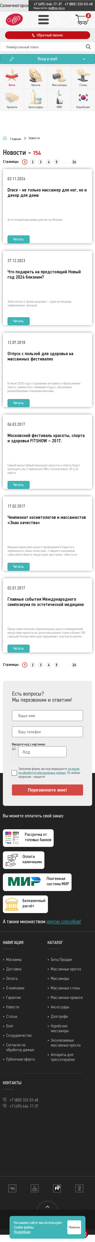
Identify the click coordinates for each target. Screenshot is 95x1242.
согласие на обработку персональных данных (49, 771)
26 (74, 161)
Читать (18, 239)
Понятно (74, 1227)
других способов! (63, 921)
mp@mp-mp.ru (56, 8)
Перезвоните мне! (47, 790)
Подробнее (22, 1232)
